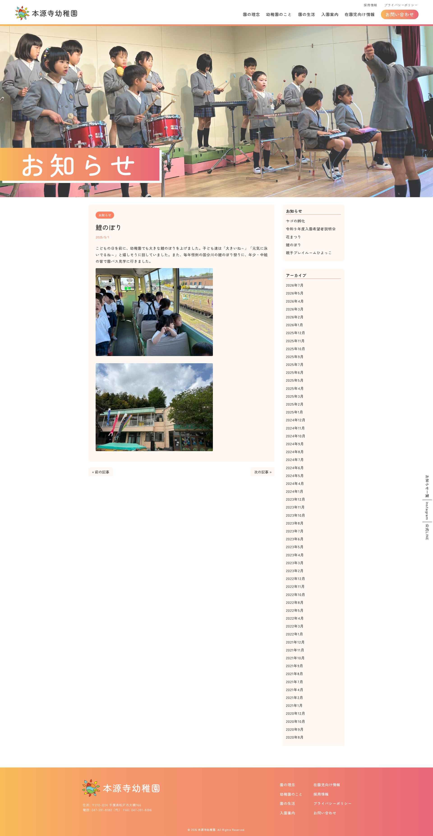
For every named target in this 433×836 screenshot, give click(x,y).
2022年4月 (295, 618)
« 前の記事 (100, 472)
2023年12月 (295, 499)
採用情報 (370, 5)
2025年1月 (294, 412)
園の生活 (306, 14)
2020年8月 (295, 737)
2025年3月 (295, 396)
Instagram (427, 511)
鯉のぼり (293, 244)
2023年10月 (295, 515)
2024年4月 (295, 483)
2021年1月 (294, 705)
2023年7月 (295, 531)
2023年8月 (295, 523)
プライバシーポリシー (401, 5)
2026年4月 (295, 301)
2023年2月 (295, 570)
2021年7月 (294, 681)
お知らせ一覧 (427, 486)
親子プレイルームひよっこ (309, 252)
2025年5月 (295, 380)
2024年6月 (295, 467)
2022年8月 (295, 602)
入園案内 (330, 14)
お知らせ (105, 215)
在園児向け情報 (360, 14)
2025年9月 (295, 356)
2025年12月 (295, 332)
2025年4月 (295, 388)
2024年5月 (295, 475)
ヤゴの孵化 (295, 221)
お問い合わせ (399, 14)
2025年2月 (295, 404)
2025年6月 (295, 372)
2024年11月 (295, 428)
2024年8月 (295, 451)
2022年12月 (295, 578)
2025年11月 (295, 340)
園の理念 (251, 14)
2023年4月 (295, 554)
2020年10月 (295, 721)
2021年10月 (295, 657)
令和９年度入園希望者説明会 (311, 228)
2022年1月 (294, 634)
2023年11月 (295, 507)
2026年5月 (295, 293)
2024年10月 (296, 436)
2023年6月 (295, 538)
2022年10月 (295, 594)
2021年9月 (294, 665)
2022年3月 (295, 626)
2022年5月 (295, 610)
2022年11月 (295, 586)
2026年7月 (295, 285)
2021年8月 (294, 673)
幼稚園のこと (279, 14)
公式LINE (427, 532)
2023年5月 (295, 546)
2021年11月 (295, 650)
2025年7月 (295, 364)
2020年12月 (295, 713)
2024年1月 (295, 491)
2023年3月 (295, 562)
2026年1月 (294, 324)
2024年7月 (295, 459)
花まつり (293, 237)
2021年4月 (295, 689)
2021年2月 (294, 697)
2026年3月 (295, 309)
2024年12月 (296, 420)
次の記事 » (263, 472)
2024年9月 (295, 443)
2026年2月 (295, 317)
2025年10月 (295, 348)
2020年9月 (295, 729)
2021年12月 (295, 642)
